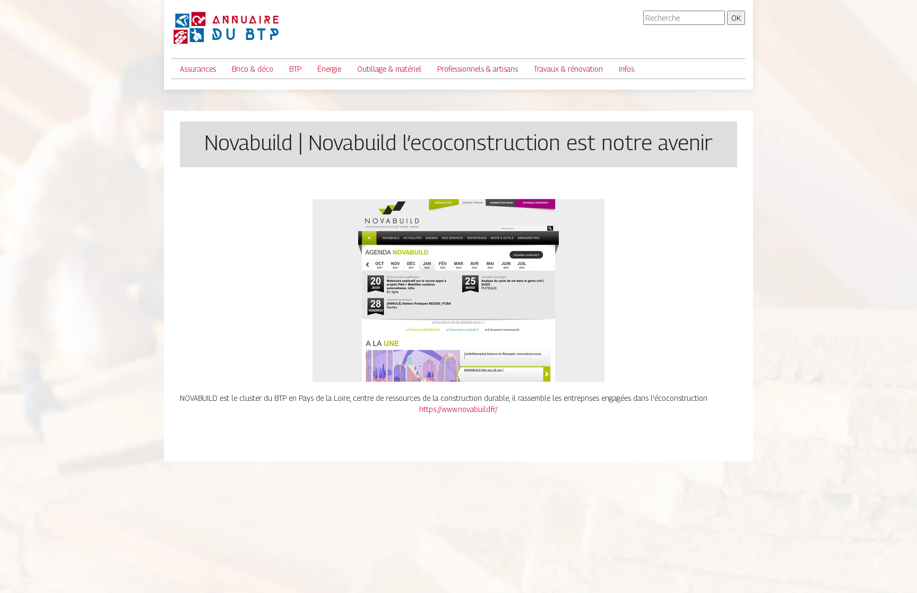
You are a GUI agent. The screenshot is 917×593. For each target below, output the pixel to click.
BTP (295, 68)
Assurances (198, 68)
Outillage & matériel (389, 68)
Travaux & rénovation (568, 68)
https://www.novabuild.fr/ (458, 409)
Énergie (329, 68)
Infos (626, 68)
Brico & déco (252, 68)
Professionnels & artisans (477, 68)
